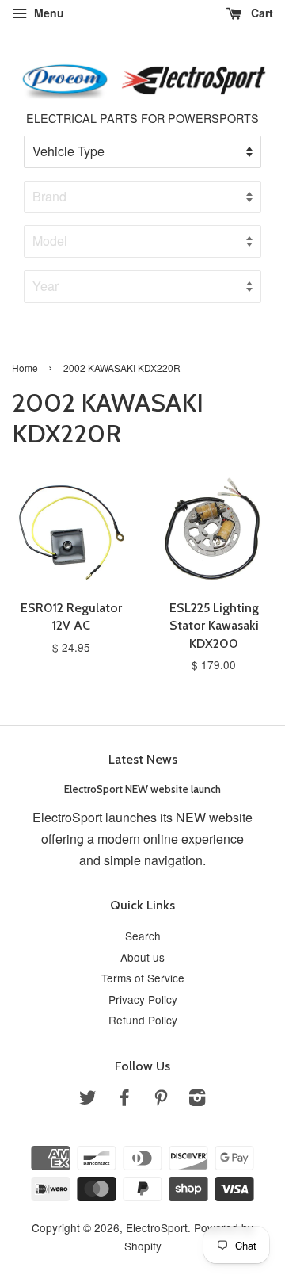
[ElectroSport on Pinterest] (160, 1100)
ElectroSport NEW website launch (142, 789)
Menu (47, 13)
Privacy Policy (142, 999)
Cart (260, 13)
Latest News (142, 759)
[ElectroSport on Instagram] (197, 1100)
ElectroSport (157, 1227)
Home (25, 367)
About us (142, 957)
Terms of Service (142, 978)
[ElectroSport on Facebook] (124, 1100)
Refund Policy (142, 1020)
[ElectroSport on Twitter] (88, 1100)
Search (143, 936)
